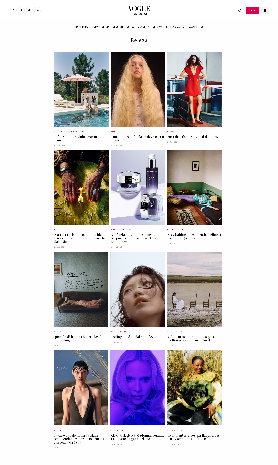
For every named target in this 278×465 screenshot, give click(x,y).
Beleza (106, 27)
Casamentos (196, 27)
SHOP (252, 10)
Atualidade (81, 27)
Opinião (157, 27)
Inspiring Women (175, 27)
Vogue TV (143, 27)
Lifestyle (118, 27)
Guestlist (84, 131)
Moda (95, 27)
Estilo (130, 27)
